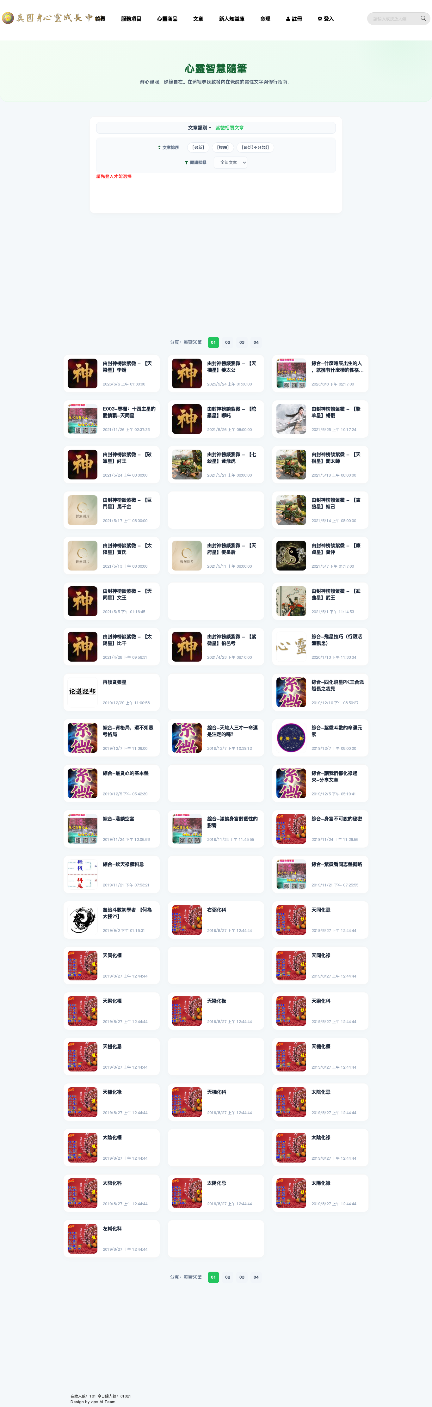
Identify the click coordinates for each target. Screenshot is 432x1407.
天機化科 (216, 1092)
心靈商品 (167, 18)
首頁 (100, 18)
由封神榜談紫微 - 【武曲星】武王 (336, 594)
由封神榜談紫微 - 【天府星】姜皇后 (231, 549)
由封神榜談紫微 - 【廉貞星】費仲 (336, 549)
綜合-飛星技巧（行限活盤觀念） (337, 640)
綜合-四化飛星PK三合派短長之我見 (338, 685)
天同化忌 (321, 909)
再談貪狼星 (115, 682)
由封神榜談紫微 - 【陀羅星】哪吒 (231, 412)
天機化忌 (112, 1046)
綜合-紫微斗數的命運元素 (337, 731)
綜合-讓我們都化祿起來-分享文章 (334, 776)
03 (241, 342)
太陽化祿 (321, 1183)
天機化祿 (112, 1092)
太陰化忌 (321, 1092)
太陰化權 (112, 1137)
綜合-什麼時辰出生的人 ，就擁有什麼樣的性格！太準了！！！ (338, 367)
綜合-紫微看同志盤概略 (337, 864)
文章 (198, 18)
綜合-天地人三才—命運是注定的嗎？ (232, 731)
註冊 (297, 18)
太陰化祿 (321, 1137)
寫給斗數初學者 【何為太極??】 (127, 913)
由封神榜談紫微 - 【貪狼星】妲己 (336, 503)
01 (213, 342)
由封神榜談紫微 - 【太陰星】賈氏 (127, 549)
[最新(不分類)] (255, 147)
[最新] (198, 147)
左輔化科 (112, 1228)
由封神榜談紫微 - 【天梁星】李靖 (127, 366)
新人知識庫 (231, 18)
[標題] (223, 147)
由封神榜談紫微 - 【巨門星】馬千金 (127, 503)
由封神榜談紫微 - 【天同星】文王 (127, 594)
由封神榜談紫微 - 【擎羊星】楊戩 (336, 412)
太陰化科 (112, 1183)
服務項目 (131, 18)
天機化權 (321, 1046)
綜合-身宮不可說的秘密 (337, 818)
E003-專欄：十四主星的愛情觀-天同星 (129, 412)
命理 (265, 18)
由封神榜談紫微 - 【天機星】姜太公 (231, 366)
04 (256, 342)
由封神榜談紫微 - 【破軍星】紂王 (127, 458)
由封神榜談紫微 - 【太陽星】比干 (127, 640)
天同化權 (112, 955)
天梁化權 (112, 1000)
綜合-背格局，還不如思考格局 (128, 731)
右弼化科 (216, 909)
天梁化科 (321, 1000)
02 (227, 342)
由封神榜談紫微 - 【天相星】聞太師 (336, 458)
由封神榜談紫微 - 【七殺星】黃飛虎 (231, 458)
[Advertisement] (216, 194)
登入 (329, 18)
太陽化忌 (216, 1183)
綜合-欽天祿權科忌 (123, 864)
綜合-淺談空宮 (118, 818)
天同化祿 (321, 955)
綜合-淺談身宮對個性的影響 (232, 822)
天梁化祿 (216, 1000)
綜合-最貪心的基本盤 (126, 773)
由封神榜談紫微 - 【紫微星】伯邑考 (231, 640)
